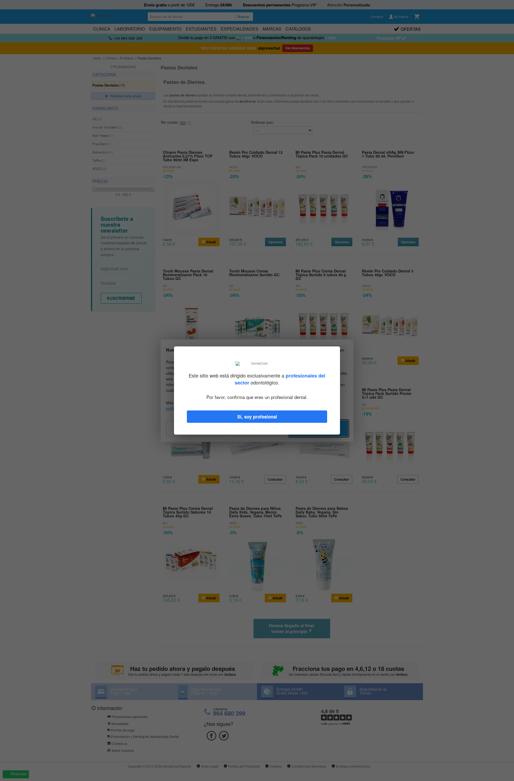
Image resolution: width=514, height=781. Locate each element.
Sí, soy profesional (257, 416)
